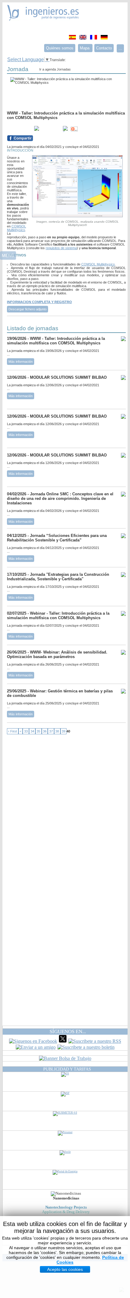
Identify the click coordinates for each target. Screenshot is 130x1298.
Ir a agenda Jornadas (55, 69)
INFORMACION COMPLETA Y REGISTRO (39, 302)
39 (63, 731)
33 (26, 731)
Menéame (19, 129)
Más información (20, 361)
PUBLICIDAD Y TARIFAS (67, 1069)
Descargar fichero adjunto (27, 309)
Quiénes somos (59, 48)
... (120, 48)
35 (38, 731)
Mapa (85, 48)
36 (45, 731)
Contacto (104, 48)
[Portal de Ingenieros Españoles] (43, 19)
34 (32, 731)
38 (57, 731)
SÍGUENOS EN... (68, 1031)
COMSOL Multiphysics (16, 228)
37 (51, 731)
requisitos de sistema (61, 248)
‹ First (12, 731)
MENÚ (8, 255)
